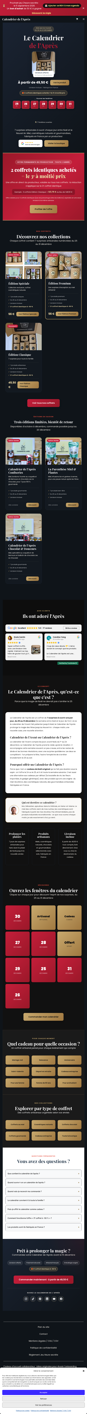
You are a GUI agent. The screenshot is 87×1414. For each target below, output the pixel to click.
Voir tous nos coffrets (43, 403)
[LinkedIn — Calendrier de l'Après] (47, 1299)
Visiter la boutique (56, 143)
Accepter (43, 1392)
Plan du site (43, 1327)
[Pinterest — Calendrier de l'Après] (40, 1299)
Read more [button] (12, 657)
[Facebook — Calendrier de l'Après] (61, 1299)
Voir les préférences (43, 1405)
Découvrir (32, 505)
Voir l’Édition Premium (67, 314)
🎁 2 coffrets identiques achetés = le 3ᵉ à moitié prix (43, 93)
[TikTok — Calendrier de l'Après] (33, 1299)
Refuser (43, 1399)
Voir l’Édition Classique (25, 384)
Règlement (34, 1354)
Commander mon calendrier (43, 1016)
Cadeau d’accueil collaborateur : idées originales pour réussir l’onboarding (40, 1366)
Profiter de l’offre (43, 209)
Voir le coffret (23, 265)
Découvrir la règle (41, 13)
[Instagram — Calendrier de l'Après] (26, 1299)
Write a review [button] (71, 628)
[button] (83, 1371)
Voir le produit (59, 82)
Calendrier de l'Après (16, 19)
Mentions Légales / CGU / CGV (60, 1411)
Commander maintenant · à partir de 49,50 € (43, 1279)
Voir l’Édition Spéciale (28, 314)
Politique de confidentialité (40, 1411)
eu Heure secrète (49, 1354)
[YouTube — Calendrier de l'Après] (54, 1299)
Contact (43, 1334)
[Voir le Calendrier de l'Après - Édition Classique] (43, 63)
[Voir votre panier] (77, 19)
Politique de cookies (23, 1411)
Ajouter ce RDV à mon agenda (62, 5)
